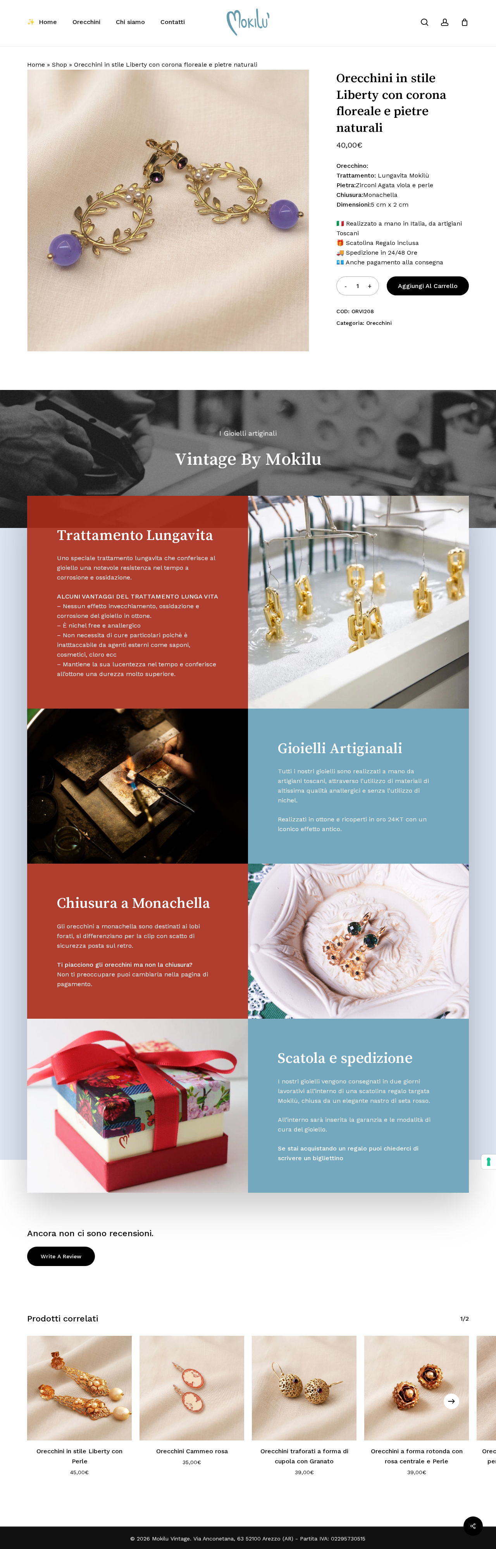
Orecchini (379, 323)
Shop (59, 64)
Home (36, 64)
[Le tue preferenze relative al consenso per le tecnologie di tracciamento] (488, 1161)
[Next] (451, 1401)
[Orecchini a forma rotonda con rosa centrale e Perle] (416, 1388)
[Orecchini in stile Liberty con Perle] (79, 1388)
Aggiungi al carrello (428, 286)
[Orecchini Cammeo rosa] (192, 1388)
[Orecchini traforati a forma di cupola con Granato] (304, 1388)
